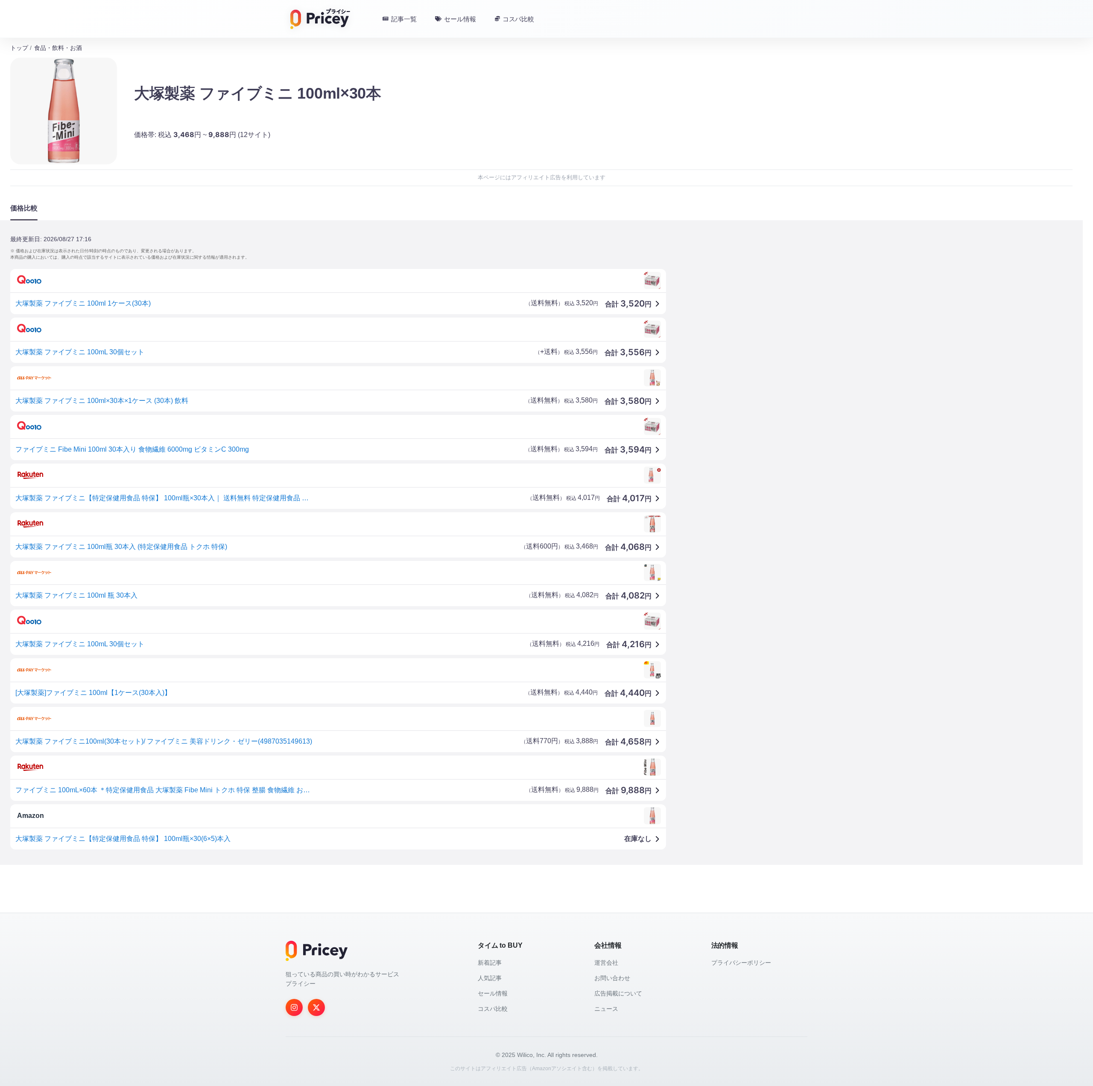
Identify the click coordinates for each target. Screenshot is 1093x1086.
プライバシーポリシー (741, 962)
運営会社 (606, 962)
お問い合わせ (612, 978)
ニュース (606, 1008)
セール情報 (493, 993)
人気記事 (490, 978)
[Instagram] (294, 1007)
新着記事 (490, 962)
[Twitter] (316, 1007)
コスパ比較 (493, 1008)
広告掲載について (618, 993)
